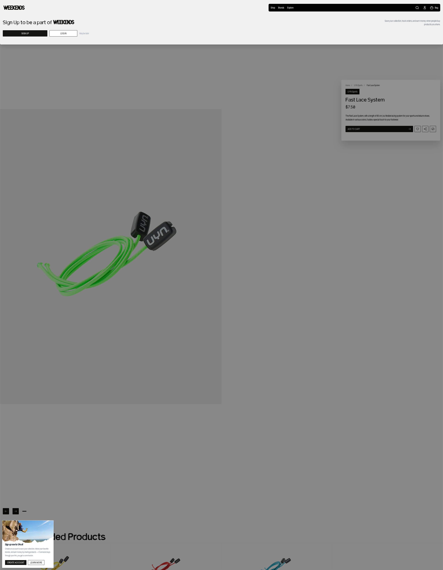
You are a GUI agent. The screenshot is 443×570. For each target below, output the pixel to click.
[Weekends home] (14, 8)
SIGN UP (25, 33)
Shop (273, 7)
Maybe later (84, 33)
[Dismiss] (50, 524)
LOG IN (63, 33)
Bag (436, 7)
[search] (417, 8)
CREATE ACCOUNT (15, 562)
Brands (281, 7)
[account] (424, 8)
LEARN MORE (36, 562)
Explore (290, 7)
